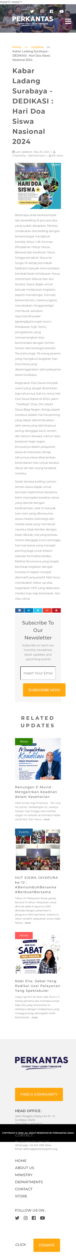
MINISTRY (24, 1175)
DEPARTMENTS (29, 1182)
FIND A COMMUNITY (39, 1094)
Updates (37, 47)
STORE (21, 1196)
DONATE (47, 1245)
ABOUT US (24, 1168)
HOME (21, 1161)
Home (16, 47)
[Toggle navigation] (68, 21)
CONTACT (24, 1189)
